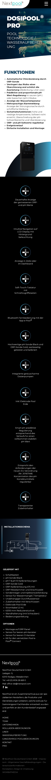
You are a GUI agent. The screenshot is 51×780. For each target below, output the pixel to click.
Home (5, 718)
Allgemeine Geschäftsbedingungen (24, 762)
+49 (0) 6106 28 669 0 (16, 680)
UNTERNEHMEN (10, 725)
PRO (4, 746)
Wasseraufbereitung (14, 735)
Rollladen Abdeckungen (16, 728)
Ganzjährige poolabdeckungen (20, 739)
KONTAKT (7, 742)
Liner (5, 732)
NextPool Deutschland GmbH (18, 759)
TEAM (5, 721)
